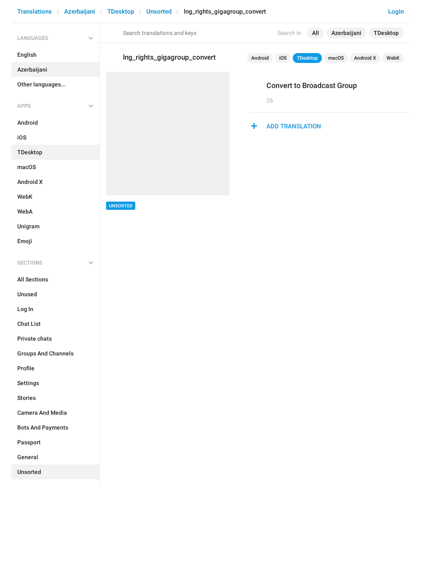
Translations (34, 11)
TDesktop (120, 11)
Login (396, 11)
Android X (365, 58)
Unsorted (158, 11)
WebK (393, 58)
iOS (283, 58)
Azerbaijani (79, 11)
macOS (336, 58)
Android (260, 58)
